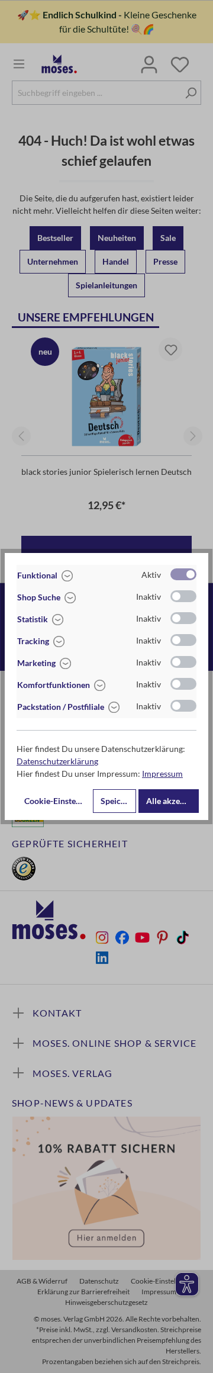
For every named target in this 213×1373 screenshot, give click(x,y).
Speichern (118, 801)
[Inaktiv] (183, 596)
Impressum (162, 774)
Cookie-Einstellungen (57, 801)
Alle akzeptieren (172, 801)
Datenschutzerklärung (57, 761)
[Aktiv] (183, 574)
